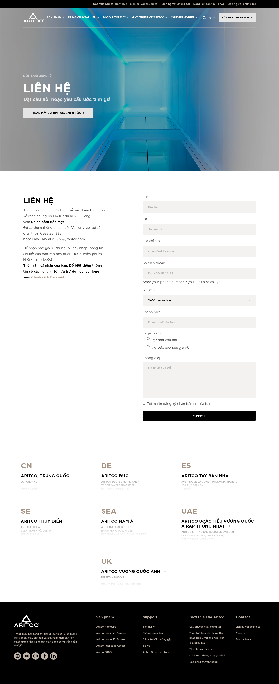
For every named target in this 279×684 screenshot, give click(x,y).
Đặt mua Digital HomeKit (110, 4)
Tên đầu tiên (153, 197)
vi (210, 17)
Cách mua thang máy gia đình (207, 655)
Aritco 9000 (104, 652)
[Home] (33, 17)
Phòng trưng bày (153, 633)
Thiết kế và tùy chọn (201, 649)
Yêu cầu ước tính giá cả (170, 347)
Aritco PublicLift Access (110, 645)
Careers (240, 633)
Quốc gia (151, 290)
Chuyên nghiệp (182, 17)
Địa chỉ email (154, 241)
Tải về (146, 645)
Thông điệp (153, 358)
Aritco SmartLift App (156, 652)
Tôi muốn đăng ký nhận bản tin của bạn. (179, 403)
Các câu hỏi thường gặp (157, 639)
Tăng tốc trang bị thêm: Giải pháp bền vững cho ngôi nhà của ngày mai (206, 637)
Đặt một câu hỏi (164, 339)
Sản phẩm (54, 17)
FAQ (221, 4)
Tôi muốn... (152, 334)
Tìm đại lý (149, 626)
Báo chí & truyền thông (203, 661)
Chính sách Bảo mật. (48, 277)
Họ (145, 219)
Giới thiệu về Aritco (148, 17)
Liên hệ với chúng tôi (144, 4)
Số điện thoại (154, 263)
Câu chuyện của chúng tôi (205, 626)
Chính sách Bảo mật (47, 221)
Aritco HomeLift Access (110, 639)
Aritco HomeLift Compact (112, 633)
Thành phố (151, 312)
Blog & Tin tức (114, 17)
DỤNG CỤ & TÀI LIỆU (82, 17)
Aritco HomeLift (106, 626)
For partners (243, 639)
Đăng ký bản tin (204, 4)
